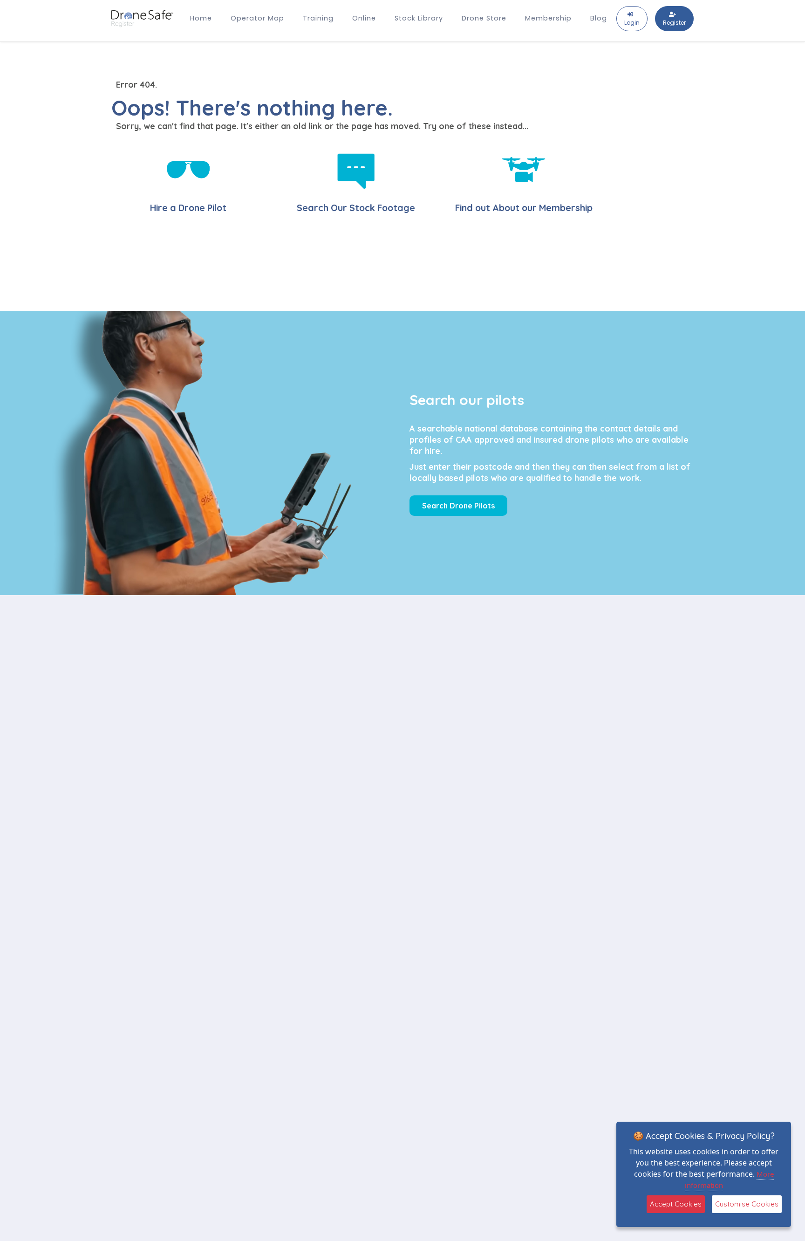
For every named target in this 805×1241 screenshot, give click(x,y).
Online (364, 18)
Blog (598, 18)
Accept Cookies (676, 1204)
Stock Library (419, 18)
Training (318, 18)
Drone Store (484, 18)
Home (201, 18)
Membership (548, 18)
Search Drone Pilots (458, 505)
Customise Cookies (746, 1204)
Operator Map (257, 18)
